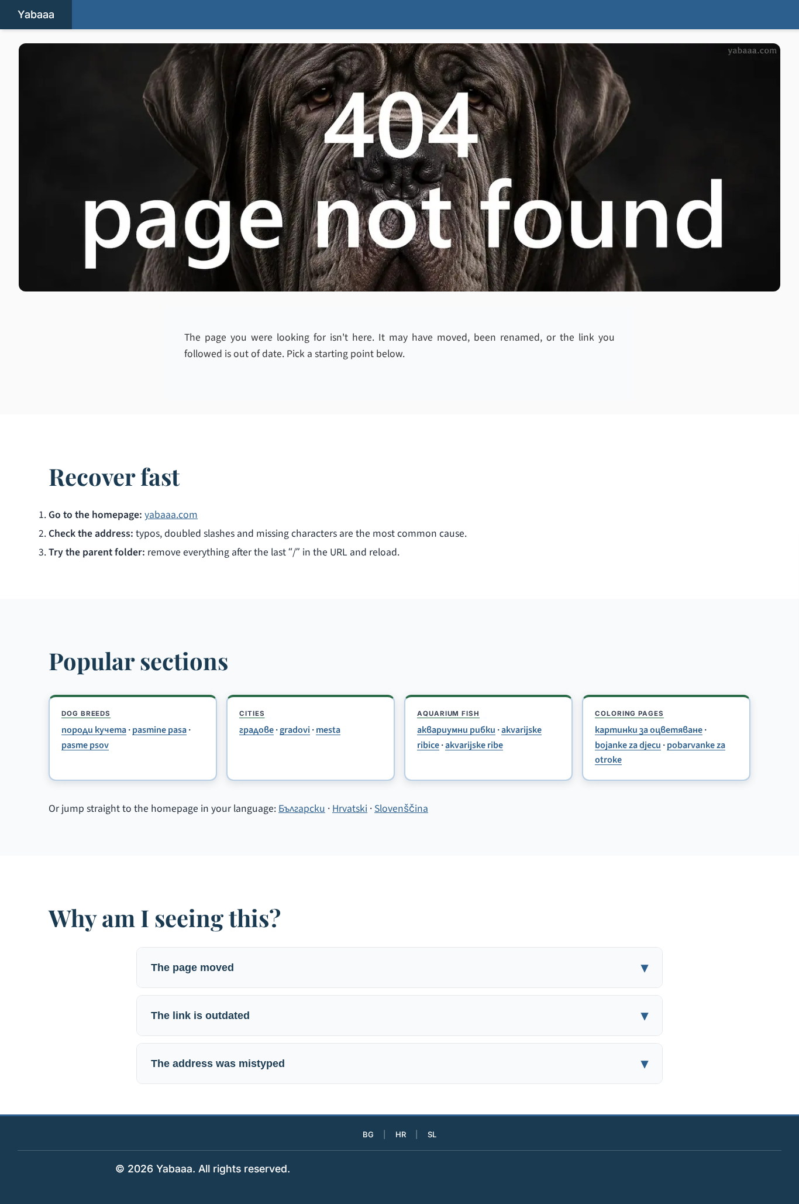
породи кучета (93, 729)
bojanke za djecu (628, 745)
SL (432, 1134)
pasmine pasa (159, 729)
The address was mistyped (218, 1063)
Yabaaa (36, 14)
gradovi (295, 729)
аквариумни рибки (456, 729)
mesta (328, 729)
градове (256, 729)
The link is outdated (200, 1015)
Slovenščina (401, 808)
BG (368, 1134)
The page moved (192, 967)
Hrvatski (349, 808)
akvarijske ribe (474, 745)
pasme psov (85, 745)
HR (400, 1134)
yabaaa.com (171, 514)
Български (301, 808)
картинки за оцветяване (648, 729)
